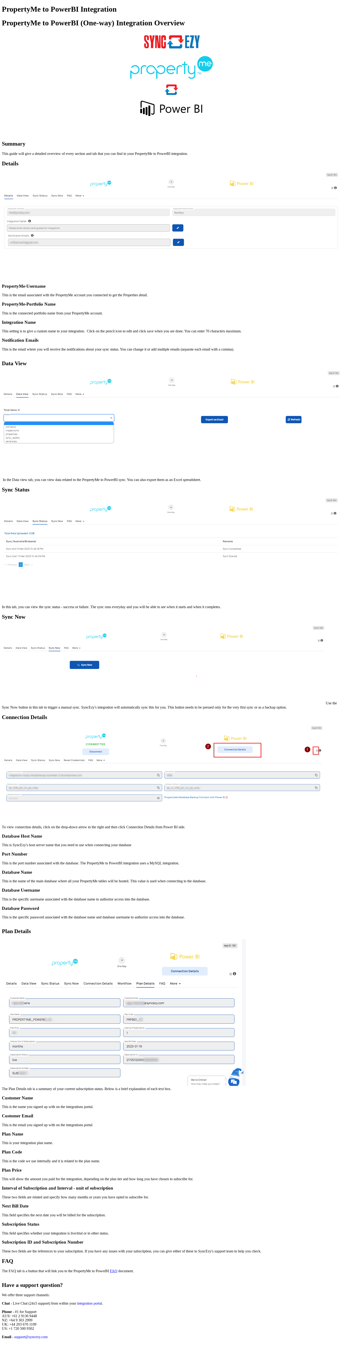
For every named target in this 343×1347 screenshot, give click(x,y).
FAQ (113, 1271)
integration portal (89, 1303)
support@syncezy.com (31, 1337)
